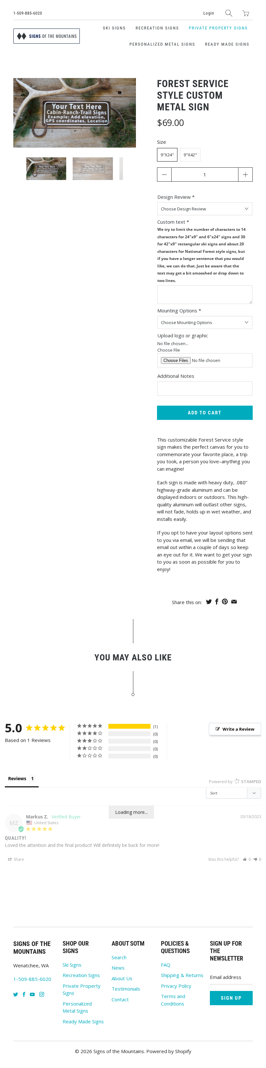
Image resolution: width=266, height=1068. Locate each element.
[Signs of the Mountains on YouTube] (32, 994)
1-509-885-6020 (27, 13)
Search (119, 957)
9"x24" (167, 155)
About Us (122, 978)
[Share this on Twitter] (209, 601)
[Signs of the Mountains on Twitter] (15, 994)
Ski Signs (114, 28)
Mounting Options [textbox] (179, 310)
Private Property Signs (218, 28)
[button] (246, 859)
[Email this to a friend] (234, 601)
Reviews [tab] (17, 778)
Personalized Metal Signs (162, 44)
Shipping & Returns (182, 975)
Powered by (235, 781)
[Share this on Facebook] (216, 601)
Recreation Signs (157, 28)
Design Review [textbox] (176, 197)
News (118, 967)
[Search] (229, 13)
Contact (120, 999)
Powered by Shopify (168, 1051)
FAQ (165, 964)
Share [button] (18, 859)
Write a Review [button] (238, 729)
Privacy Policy (176, 986)
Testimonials (126, 988)
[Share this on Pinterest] (225, 601)
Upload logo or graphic (182, 335)
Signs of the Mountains (118, 1051)
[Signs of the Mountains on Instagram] (41, 994)
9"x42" (190, 155)
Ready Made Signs (227, 44)
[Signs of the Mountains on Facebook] (24, 994)
